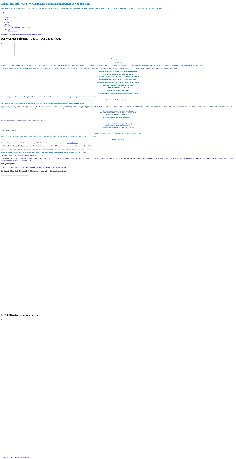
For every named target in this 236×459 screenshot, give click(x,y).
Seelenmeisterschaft (6, 160)
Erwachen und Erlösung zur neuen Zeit (117, 158)
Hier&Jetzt (176, 158)
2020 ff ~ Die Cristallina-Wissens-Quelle (93, 158)
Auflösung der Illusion (152, 158)
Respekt (231, 158)
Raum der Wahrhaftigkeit (220, 158)
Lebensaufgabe (199, 158)
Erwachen (169, 158)
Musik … (7, 19)
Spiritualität (16, 160)
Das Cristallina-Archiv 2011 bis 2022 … (20, 27)
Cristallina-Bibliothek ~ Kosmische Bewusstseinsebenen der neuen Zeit (45, 3)
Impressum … (8, 29)
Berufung (162, 158)
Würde (30, 160)
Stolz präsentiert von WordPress (19, 457)
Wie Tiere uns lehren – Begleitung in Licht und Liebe (52, 167)
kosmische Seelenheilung (187, 158)
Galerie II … (8, 22)
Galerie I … (7, 21)
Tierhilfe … (7, 24)
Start (5, 16)
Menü (2, 12)
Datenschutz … (12, 31)
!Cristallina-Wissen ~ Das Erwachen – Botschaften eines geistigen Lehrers (59, 158)
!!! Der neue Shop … (10, 17)
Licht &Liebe (208, 158)
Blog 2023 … (8, 26)
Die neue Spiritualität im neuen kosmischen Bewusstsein (18, 167)
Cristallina (31, 158)
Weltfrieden (23, 160)
